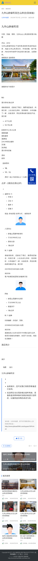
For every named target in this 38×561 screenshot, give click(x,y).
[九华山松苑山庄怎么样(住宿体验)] (28, 484)
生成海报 (7, 446)
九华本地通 (5, 17)
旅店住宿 (31, 17)
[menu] (35, 2)
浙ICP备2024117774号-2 (28, 552)
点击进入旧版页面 (18, 556)
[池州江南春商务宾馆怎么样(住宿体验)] (10, 529)
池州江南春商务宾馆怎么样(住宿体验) (9, 537)
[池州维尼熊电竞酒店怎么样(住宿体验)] (10, 484)
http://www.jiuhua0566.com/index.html (19, 558)
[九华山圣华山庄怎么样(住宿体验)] (28, 506)
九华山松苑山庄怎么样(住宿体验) (27, 492)
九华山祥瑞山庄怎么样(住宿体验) (9, 515)
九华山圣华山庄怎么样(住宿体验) (27, 515)
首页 (3, 8)
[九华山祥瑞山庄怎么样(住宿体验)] (10, 506)
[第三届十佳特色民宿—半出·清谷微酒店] (28, 529)
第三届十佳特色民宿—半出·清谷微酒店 (27, 537)
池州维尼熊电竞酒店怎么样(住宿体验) (9, 492)
